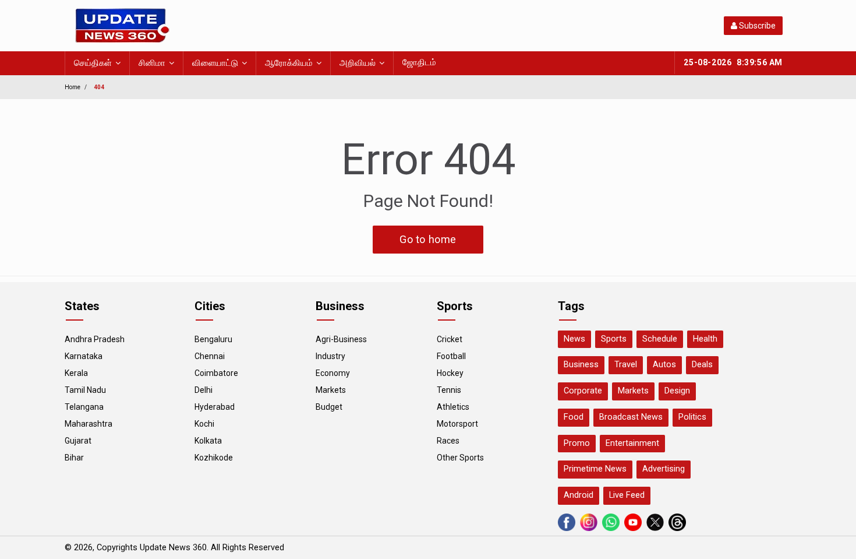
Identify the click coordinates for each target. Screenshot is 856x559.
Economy (333, 373)
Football (451, 356)
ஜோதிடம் (419, 63)
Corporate (583, 391)
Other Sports (460, 457)
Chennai (209, 356)
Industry (330, 356)
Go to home (428, 239)
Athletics (453, 407)
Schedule (659, 339)
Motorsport (457, 423)
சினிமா (152, 63)
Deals (702, 365)
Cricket (449, 339)
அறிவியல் (357, 63)
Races (448, 440)
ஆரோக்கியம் (289, 63)
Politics (692, 417)
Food (573, 417)
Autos (664, 365)
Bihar (74, 457)
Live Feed (627, 495)
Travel (625, 365)
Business (581, 365)
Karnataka (83, 356)
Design (677, 391)
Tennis (449, 390)
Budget (329, 407)
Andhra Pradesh (95, 339)
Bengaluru (213, 339)
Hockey (450, 373)
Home (72, 87)
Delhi (203, 390)
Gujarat (78, 440)
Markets (331, 390)
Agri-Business (341, 339)
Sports (614, 339)
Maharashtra (88, 423)
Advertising (663, 469)
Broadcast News (631, 417)
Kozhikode (213, 457)
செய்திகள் (93, 63)
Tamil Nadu (85, 390)
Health (705, 339)
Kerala (76, 373)
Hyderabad (214, 407)
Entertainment (632, 443)
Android (578, 495)
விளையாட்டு (215, 63)
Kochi (204, 423)
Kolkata (208, 440)
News (574, 339)
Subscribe (756, 25)
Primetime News (595, 469)
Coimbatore (216, 373)
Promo (577, 443)
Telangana (84, 407)
